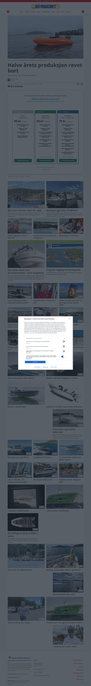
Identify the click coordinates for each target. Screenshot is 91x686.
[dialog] (45, 343)
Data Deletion (37, 367)
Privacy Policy (53, 367)
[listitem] (45, 338)
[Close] (70, 319)
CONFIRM (35, 362)
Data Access (45, 367)
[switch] (63, 341)
